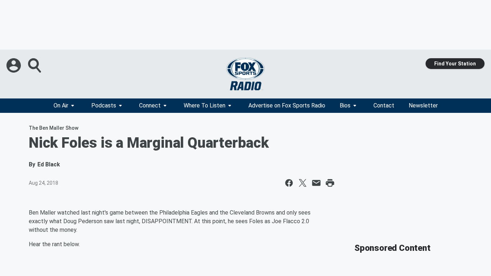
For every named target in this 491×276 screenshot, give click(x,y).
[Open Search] (35, 65)
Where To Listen (204, 105)
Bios (345, 105)
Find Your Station (455, 63)
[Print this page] (330, 183)
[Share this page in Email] (316, 183)
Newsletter (423, 105)
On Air (61, 105)
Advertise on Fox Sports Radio (286, 105)
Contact (383, 105)
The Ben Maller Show (53, 128)
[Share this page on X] (303, 183)
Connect (150, 105)
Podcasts (103, 105)
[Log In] (14, 65)
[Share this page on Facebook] (289, 183)
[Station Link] (245, 74)
